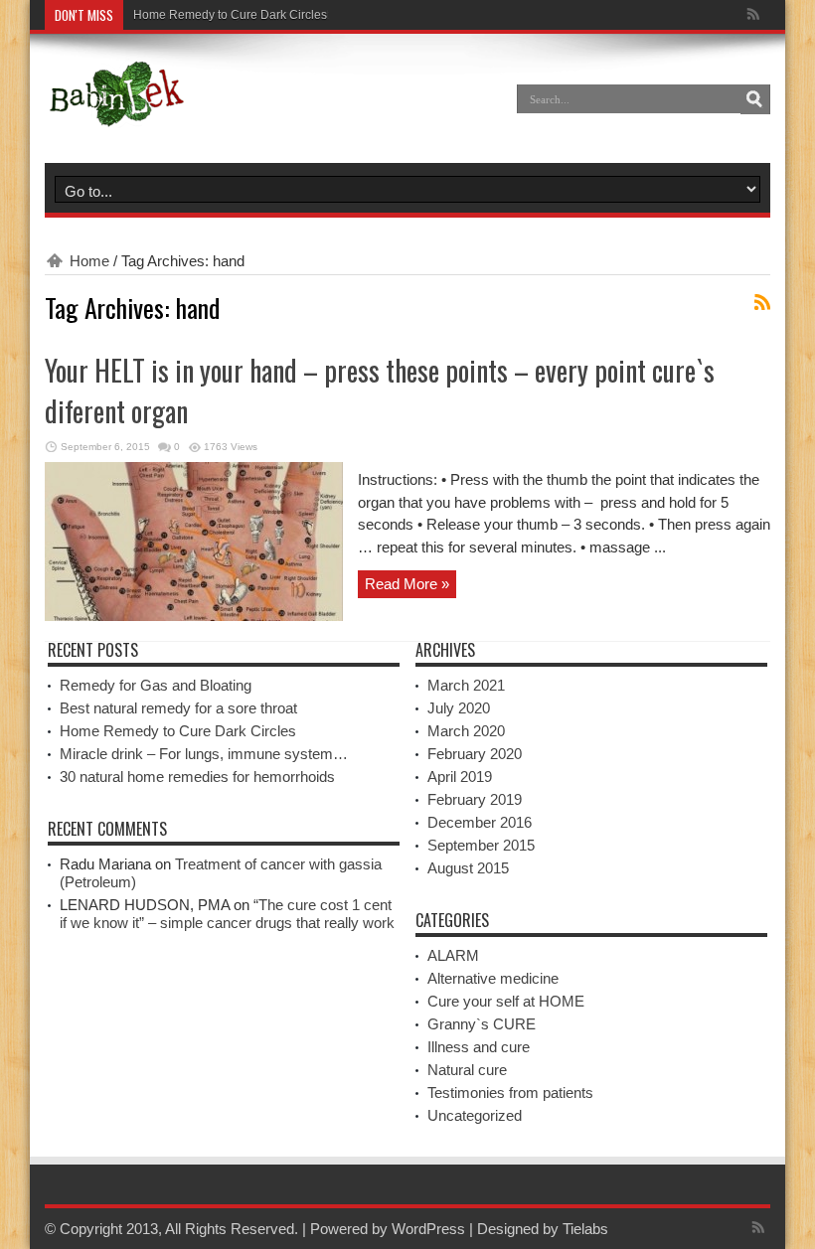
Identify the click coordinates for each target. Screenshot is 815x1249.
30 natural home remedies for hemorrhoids (197, 776)
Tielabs (585, 1228)
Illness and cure (478, 1046)
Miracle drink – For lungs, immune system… (204, 753)
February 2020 (474, 753)
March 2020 (466, 730)
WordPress (428, 1228)
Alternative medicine (493, 978)
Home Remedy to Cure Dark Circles (230, 15)
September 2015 (481, 845)
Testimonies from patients (510, 1092)
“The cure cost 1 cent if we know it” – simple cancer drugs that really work (227, 913)
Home (89, 260)
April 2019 (459, 776)
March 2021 (466, 685)
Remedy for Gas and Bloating (155, 685)
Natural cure (467, 1069)
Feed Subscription (762, 302)
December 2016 (479, 822)
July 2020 (458, 708)
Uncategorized (474, 1115)
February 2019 (474, 799)
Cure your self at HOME (505, 1001)
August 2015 (468, 867)
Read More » (407, 583)
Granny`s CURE (481, 1023)
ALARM (453, 955)
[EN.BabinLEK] (116, 113)
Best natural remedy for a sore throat (178, 708)
